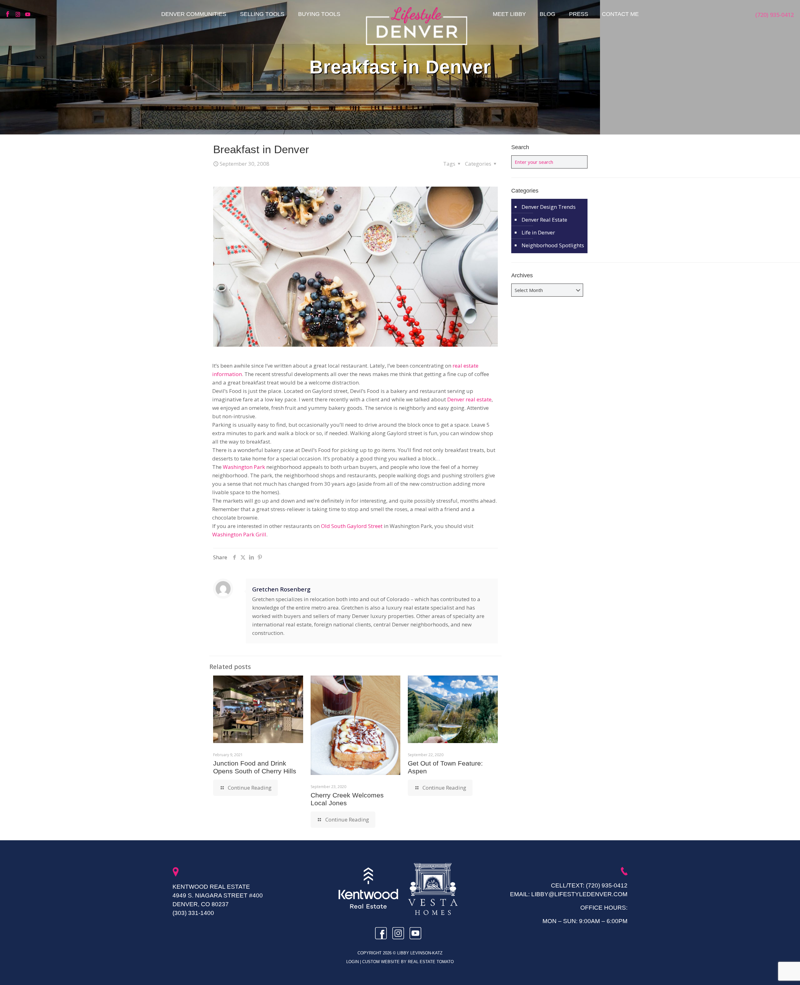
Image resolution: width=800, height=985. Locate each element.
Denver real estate (469, 399)
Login (353, 961)
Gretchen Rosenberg (281, 589)
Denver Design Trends (549, 206)
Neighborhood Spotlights (553, 245)
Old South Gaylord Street (351, 526)
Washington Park (244, 466)
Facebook (9, 14)
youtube (28, 14)
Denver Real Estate (544, 219)
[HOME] (416, 26)
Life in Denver (538, 232)
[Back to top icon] (770, 972)
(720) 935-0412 (607, 885)
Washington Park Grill (239, 534)
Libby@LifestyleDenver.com (579, 894)
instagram (19, 14)
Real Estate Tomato (431, 961)
